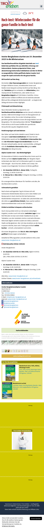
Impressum (8, 504)
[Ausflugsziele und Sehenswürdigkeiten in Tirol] (10, 7)
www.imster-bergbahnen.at (11, 240)
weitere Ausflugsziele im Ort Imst (22, 356)
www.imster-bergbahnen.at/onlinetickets (26, 278)
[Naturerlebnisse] (14, 352)
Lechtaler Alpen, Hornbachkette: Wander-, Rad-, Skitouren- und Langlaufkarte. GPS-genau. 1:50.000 (27, 387)
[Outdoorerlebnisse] (16, 352)
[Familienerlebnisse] (8, 352)
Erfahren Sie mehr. (8, 526)
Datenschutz (17, 504)
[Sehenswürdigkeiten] (19, 352)
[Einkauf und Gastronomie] (27, 352)
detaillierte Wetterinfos (15, 14)
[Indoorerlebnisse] (24, 352)
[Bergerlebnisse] (6, 352)
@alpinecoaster (9, 303)
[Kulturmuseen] (11, 352)
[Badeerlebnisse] (3, 352)
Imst (37, 63)
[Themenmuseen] (22, 352)
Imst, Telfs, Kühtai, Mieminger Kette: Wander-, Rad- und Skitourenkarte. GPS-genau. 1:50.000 (30, 371)
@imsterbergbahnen (11, 301)
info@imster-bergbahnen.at (16, 297)
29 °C (31, 13)
